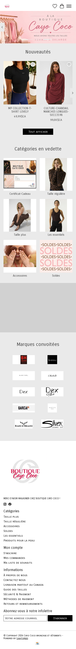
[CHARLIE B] (52, 376)
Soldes (56, 275)
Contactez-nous (15, 580)
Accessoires (20, 275)
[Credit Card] (37, 643)
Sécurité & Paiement (17, 594)
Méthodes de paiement (19, 599)
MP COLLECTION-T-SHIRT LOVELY (20, 110)
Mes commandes (14, 558)
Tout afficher (38, 131)
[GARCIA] (23, 408)
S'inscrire (10, 553)
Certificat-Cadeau (20, 193)
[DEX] (23, 392)
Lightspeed (22, 638)
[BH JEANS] (23, 360)
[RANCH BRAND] (23, 424)
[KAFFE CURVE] (52, 408)
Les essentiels (56, 234)
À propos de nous (15, 575)
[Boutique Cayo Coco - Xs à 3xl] (7, 6)
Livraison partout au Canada (23, 584)
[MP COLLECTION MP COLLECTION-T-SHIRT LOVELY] (20, 82)
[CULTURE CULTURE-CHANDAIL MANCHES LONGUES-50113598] (56, 82)
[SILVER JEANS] (52, 424)
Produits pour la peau (19, 540)
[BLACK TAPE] (23, 376)
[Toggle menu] (68, 6)
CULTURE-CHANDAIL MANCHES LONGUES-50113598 (56, 112)
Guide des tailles (15, 589)
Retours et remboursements (23, 603)
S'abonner (60, 618)
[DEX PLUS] (52, 392)
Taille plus (20, 234)
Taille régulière (56, 193)
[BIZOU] (52, 360)
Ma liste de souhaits (18, 562)
